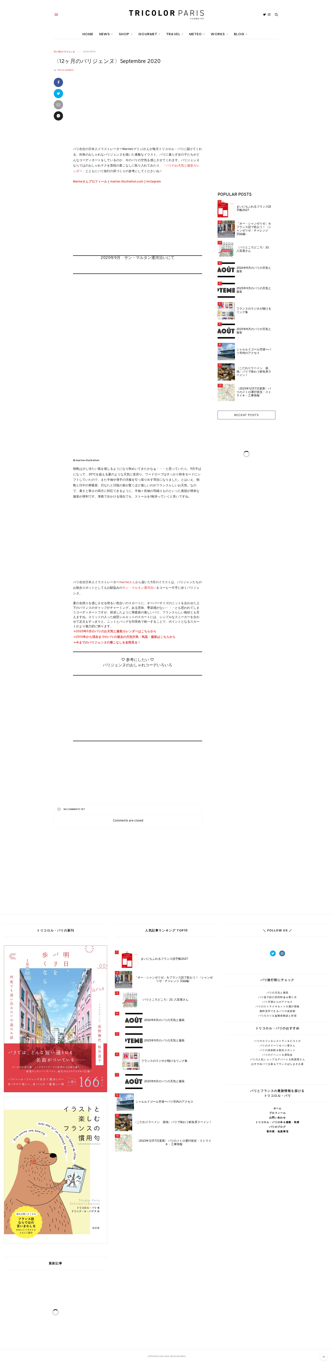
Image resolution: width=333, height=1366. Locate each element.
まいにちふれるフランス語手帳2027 (253, 208)
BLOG (239, 34)
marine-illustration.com (126, 182)
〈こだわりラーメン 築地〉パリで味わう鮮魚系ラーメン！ (253, 372)
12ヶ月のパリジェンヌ (64, 52)
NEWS (104, 34)
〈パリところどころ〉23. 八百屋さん (252, 249)
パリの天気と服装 (277, 992)
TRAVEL (173, 34)
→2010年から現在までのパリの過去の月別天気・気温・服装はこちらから (124, 637)
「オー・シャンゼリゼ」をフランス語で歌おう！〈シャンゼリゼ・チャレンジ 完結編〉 (253, 229)
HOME (87, 34)
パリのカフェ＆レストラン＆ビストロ (277, 1041)
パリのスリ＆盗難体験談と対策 (277, 1016)
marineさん (127, 582)
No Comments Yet (74, 809)
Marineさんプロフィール (90, 182)
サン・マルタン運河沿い (139, 588)
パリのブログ (277, 1127)
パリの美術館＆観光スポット (277, 1050)
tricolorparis (65, 70)
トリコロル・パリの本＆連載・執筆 (278, 1122)
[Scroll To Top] (323, 1356)
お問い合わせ (277, 1117)
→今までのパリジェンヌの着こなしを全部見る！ (107, 643)
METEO (195, 34)
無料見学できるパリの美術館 (277, 1011)
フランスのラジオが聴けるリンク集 (253, 310)
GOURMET (147, 34)
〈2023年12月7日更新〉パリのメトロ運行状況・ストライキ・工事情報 (253, 392)
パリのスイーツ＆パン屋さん (277, 1045)
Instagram (153, 182)
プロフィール (277, 1113)
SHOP (124, 34)
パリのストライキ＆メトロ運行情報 (278, 1006)
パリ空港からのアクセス (277, 1002)
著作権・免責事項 (277, 1131)
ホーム (277, 1108)
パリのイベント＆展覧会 (277, 1055)
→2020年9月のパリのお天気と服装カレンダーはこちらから (114, 631)
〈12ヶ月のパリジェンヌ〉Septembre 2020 (107, 61)
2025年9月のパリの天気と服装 (253, 290)
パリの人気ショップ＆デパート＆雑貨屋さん (277, 1059)
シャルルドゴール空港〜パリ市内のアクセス (253, 351)
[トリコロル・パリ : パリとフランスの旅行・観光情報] (166, 14)
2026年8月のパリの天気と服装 (253, 269)
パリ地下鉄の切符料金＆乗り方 (277, 997)
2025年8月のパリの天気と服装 (253, 331)
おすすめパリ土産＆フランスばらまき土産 (277, 1064)
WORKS (218, 34)
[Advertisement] (137, 223)
